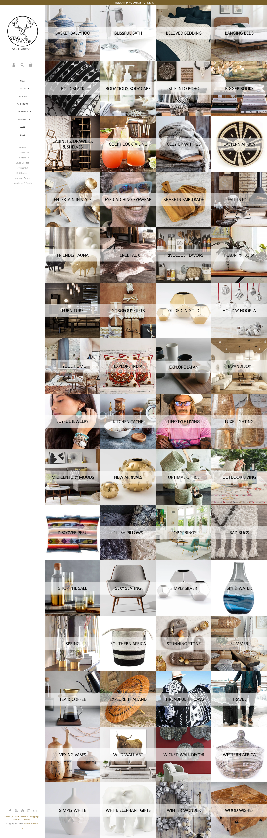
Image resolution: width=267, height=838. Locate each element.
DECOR (22, 88)
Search (22, 64)
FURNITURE (22, 104)
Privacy (26, 820)
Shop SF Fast (22, 163)
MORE (22, 127)
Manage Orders (22, 178)
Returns (16, 820)
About (22, 152)
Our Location (21, 816)
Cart (31, 64)
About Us (8, 816)
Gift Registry (22, 173)
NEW (22, 81)
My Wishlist (22, 168)
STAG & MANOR (30, 823)
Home (22, 147)
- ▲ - (22, 828)
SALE (22, 135)
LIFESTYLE (22, 96)
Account (14, 64)
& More (22, 157)
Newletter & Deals (22, 183)
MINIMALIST (22, 112)
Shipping (34, 816)
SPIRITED (22, 119)
